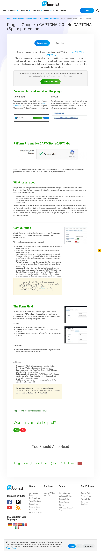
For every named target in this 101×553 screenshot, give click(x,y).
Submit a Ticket (64, 499)
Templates (24, 10)
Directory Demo (34, 507)
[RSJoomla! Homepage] (50, 3)
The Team (63, 10)
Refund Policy (86, 499)
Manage (90, 546)
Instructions (42, 43)
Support (46, 10)
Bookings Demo (34, 510)
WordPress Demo (35, 513)
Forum (55, 10)
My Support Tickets (65, 496)
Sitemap (62, 505)
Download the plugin (50, 82)
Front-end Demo (35, 498)
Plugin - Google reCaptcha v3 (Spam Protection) (44, 463)
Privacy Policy (86, 496)
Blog (4, 10)
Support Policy (86, 493)
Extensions (12, 10)
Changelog (60, 43)
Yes (16, 430)
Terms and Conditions (84, 503)
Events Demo (34, 504)
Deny (79, 546)
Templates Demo (35, 501)
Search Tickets (64, 502)
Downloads (35, 10)
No (23, 430)
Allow (72, 546)
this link (43, 288)
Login (87, 10)
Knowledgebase (64, 493)
